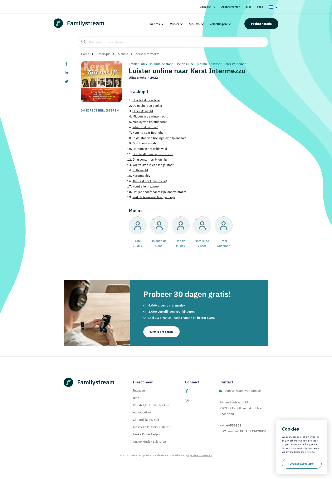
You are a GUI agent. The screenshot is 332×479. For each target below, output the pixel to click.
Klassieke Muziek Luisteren (151, 427)
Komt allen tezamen (143, 186)
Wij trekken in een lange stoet (150, 165)
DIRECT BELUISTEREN (102, 110)
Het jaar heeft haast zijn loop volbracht (156, 192)
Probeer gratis (261, 24)
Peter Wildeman (234, 64)
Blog (248, 6)
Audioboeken (142, 412)
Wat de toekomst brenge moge (151, 197)
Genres (155, 24)
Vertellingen (218, 24)
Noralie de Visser (209, 64)
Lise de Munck (185, 64)
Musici (174, 24)
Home (85, 54)
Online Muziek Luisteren (149, 441)
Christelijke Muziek (146, 420)
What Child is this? (143, 127)
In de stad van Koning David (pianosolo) (158, 138)
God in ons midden (143, 143)
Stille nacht (137, 170)
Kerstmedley (138, 175)
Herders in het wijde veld (147, 149)
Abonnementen (230, 6)
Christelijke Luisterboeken (151, 405)
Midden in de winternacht (148, 116)
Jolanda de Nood (161, 64)
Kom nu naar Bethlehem (147, 132)
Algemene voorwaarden (199, 455)
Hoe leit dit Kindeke (144, 100)
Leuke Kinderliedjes (146, 434)
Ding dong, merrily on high (147, 159)
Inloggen (205, 6)
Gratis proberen (161, 332)
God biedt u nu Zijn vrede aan (150, 154)
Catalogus (103, 54)
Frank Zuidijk (138, 64)
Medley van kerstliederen (148, 122)
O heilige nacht (141, 111)
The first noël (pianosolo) (147, 181)
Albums (194, 24)
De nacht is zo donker (145, 105)
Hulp (260, 6)
